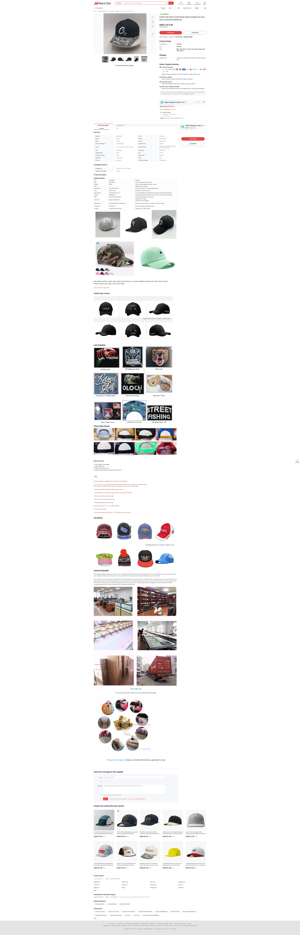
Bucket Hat (124, 884)
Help (178, 8)
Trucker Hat (96, 884)
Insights (189, 923)
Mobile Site (184, 923)
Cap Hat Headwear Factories (145, 911)
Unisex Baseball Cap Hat (116, 915)
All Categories (99, 8)
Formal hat (180, 887)
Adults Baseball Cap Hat (101, 915)
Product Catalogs (115, 878)
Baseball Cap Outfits (125, 904)
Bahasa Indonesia (193, 925)
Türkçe (180, 925)
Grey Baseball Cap (112, 904)
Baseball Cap (118, 11)
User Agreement (158, 928)
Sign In (162, 118)
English (113, 925)
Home (95, 11)
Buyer (170, 8)
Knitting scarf (153, 887)
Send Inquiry (170, 32)
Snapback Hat (181, 882)
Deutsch (147, 925)
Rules (205, 8)
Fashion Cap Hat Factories (128, 911)
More (95, 918)
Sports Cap (111, 11)
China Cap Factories (100, 911)
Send (105, 799)
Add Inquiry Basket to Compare (125, 65)
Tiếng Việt (186, 925)
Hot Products (112, 923)
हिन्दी (171, 925)
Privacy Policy (173, 928)
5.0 (187, 128)
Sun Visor (180, 884)
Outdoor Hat (125, 882)
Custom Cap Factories (113, 911)
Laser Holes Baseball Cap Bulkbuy (151, 915)
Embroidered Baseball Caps (128, 11)
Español (118, 925)
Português (124, 925)
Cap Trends (136, 915)
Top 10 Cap (128, 915)
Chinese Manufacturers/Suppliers (131, 923)
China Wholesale (143, 923)
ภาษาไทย (176, 925)
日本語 (167, 925)
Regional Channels (168, 923)
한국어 (162, 925)
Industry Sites (160, 923)
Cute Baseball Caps (99, 904)
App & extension (187, 8)
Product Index (177, 923)
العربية (158, 925)
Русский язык (136, 925)
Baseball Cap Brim (175, 911)
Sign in (204, 4)
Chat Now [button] (196, 32)
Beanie (123, 887)
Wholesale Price (152, 923)
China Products (119, 923)
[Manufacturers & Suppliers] (102, 3)
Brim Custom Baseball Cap (189, 911)
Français (129, 925)
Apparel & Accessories (102, 11)
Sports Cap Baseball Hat (161, 911)
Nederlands (153, 925)
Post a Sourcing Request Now (137, 799)
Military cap (96, 887)
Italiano (142, 925)
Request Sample (188, 37)
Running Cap (153, 884)
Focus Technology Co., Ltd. (140, 928)
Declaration (166, 928)
